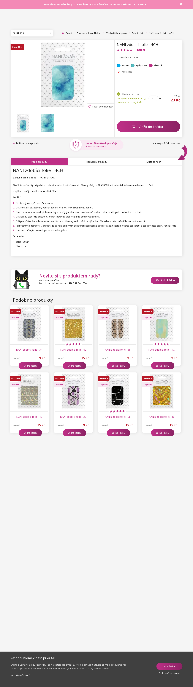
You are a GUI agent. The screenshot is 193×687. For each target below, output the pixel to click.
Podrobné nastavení (169, 673)
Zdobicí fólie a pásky (116, 33)
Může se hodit (153, 161)
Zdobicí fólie (138, 33)
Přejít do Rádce (165, 280)
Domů (69, 33)
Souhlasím (169, 666)
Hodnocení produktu (96, 161)
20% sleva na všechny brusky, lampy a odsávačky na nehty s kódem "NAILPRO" (95, 4)
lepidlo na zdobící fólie (44, 191)
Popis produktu (39, 161)
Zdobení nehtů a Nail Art (89, 33)
